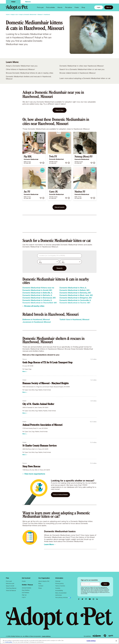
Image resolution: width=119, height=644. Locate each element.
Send (105, 584)
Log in (24, 597)
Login (98, 7)
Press (40, 588)
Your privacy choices (61, 597)
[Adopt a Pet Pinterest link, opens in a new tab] (86, 599)
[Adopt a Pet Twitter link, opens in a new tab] (83, 599)
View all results (59, 207)
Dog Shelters (25, 590)
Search (59, 268)
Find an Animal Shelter (60, 494)
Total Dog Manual (11, 588)
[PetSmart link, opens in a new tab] (97, 636)
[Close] (116, 641)
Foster (77, 7)
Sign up (108, 7)
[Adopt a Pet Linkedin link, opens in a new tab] (97, 599)
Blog (39, 583)
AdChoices (58, 595)
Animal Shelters (26, 588)
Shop (83, 7)
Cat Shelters (25, 592)
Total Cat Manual (11, 590)
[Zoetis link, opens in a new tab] (110, 636)
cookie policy (8, 642)
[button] (41, 163)
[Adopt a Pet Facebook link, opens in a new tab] (79, 599)
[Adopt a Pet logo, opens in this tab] (59, 619)
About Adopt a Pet (43, 581)
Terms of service (60, 586)
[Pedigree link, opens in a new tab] (104, 635)
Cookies (57, 588)
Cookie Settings (46, 636)
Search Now (60, 110)
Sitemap (57, 581)
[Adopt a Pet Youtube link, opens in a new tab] (90, 599)
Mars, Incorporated (60, 593)
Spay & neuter (10, 586)
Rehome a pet (10, 583)
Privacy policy (59, 583)
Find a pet (9, 581)
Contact (40, 586)
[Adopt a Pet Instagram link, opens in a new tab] (94, 599)
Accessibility (59, 590)
